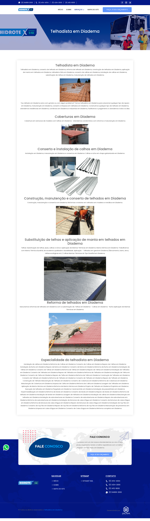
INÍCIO (60, 9)
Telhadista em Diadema (53, 510)
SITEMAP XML (88, 481)
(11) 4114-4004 (43, 3)
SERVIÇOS (78, 9)
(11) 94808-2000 (27, 3)
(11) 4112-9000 (70, 3)
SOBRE (68, 9)
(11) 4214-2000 (57, 3)
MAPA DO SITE (93, 9)
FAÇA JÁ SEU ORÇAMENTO (117, 9)
